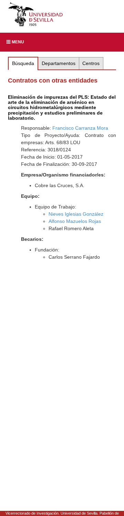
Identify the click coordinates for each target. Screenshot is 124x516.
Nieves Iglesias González (76, 214)
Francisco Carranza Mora (80, 128)
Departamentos (58, 63)
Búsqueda (23, 63)
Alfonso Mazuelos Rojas (75, 221)
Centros (91, 63)
